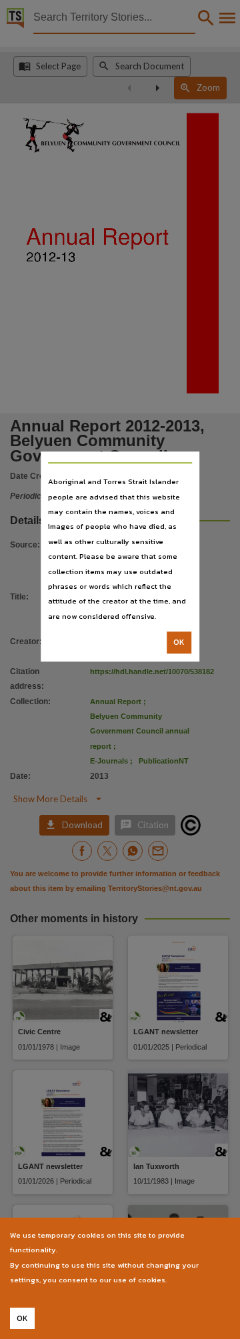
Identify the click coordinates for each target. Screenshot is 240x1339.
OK (179, 642)
